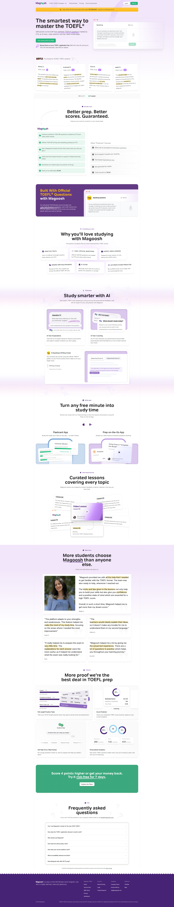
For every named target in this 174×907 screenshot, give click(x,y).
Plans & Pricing (101, 884)
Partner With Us (115, 887)
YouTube (127, 884)
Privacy (86, 893)
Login (98, 887)
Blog (126, 887)
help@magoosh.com (107, 817)
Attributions (87, 896)
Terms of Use (87, 887)
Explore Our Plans (87, 784)
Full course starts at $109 (46, 40)
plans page (109, 868)
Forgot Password (101, 890)
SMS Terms (87, 890)
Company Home (115, 884)
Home (85, 884)
